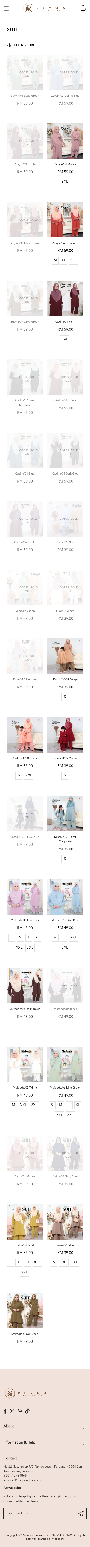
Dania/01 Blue (65, 542)
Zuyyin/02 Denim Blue (65, 96)
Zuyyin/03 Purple (25, 164)
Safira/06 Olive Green (24, 1334)
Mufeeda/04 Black (65, 1009)
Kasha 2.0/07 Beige (65, 679)
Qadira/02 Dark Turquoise (24, 403)
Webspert (57, 1539)
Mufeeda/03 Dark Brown (24, 1009)
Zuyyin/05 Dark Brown (25, 243)
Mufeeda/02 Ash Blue (65, 920)
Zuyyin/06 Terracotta (65, 243)
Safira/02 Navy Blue (65, 1176)
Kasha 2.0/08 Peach (25, 758)
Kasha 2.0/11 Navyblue (24, 837)
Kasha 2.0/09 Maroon (65, 758)
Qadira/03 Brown (65, 400)
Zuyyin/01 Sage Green (25, 96)
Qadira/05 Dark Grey (65, 473)
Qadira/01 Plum (65, 322)
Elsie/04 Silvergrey (24, 679)
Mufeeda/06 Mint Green (65, 1087)
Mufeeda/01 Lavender (25, 920)
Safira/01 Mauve (25, 1176)
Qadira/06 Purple (25, 542)
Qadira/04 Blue (24, 473)
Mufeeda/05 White (25, 1087)
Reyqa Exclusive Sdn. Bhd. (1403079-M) (49, 1535)
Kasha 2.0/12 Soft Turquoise (65, 839)
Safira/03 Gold (25, 1245)
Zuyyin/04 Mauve (65, 164)
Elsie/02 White (65, 611)
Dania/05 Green (25, 611)
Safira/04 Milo (65, 1245)
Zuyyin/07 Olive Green (25, 322)
